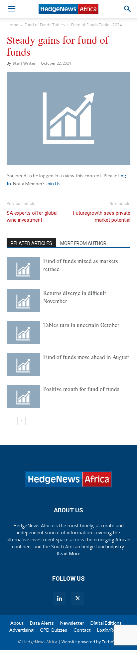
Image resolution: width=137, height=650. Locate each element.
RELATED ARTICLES (31, 243)
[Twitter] (77, 598)
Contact (82, 630)
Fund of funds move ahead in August (86, 357)
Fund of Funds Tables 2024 (96, 25)
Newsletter (72, 623)
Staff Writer (24, 63)
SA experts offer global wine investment (32, 216)
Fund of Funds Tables (45, 25)
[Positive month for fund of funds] (23, 396)
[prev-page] (11, 421)
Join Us (53, 183)
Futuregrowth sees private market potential (101, 216)
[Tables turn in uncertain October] (23, 332)
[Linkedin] (59, 598)
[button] (11, 9)
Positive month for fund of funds (81, 389)
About (17, 623)
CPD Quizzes (53, 630)
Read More (68, 553)
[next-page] (21, 421)
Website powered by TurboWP (90, 642)
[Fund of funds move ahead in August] (23, 364)
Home (12, 25)
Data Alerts (42, 623)
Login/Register (112, 630)
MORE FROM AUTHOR (83, 243)
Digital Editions (106, 623)
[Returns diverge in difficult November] (23, 300)
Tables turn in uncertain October (81, 325)
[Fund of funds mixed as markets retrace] (23, 268)
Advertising (21, 630)
